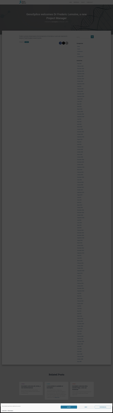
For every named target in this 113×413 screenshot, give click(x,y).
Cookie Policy (4, 410)
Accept (69, 407)
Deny (86, 407)
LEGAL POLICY (10, 410)
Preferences (103, 407)
